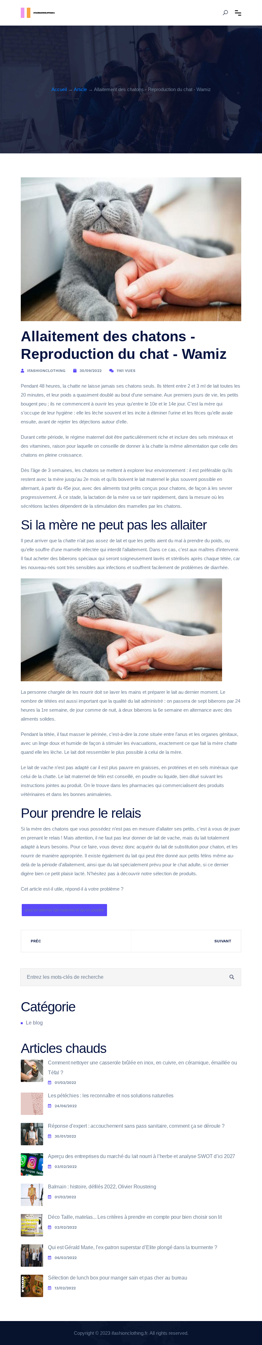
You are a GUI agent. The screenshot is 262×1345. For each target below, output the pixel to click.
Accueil (59, 89)
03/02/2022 (66, 1167)
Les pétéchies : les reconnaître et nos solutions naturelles (110, 1095)
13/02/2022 (65, 1288)
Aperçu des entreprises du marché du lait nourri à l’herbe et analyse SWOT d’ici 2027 (141, 1156)
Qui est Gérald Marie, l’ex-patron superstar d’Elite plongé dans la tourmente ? (132, 1247)
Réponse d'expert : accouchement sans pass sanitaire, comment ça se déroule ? (136, 1126)
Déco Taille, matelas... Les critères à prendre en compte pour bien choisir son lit (135, 1217)
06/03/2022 (66, 1258)
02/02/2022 (66, 1227)
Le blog (34, 1022)
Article (80, 89)
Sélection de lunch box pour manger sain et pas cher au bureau (117, 1277)
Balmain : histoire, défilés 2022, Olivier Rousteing (102, 1186)
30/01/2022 (65, 1136)
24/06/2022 (66, 1106)
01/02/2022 (65, 1083)
